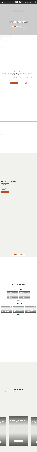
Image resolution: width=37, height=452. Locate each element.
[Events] (25, 2)
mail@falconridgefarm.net (4, 188)
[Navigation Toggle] (2, 2)
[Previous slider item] (4, 449)
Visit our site (14, 83)
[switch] (22, 27)
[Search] (35, 2)
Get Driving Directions (18, 254)
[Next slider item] (32, 449)
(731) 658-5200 (3, 189)
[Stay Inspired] (33, 2)
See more (18, 300)
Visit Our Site (14, 26)
